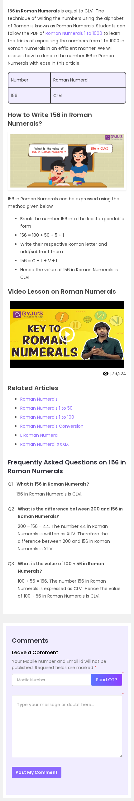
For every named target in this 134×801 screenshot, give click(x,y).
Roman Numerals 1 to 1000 (73, 33)
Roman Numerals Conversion (52, 426)
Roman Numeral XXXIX (44, 444)
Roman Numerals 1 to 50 (46, 408)
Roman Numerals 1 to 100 (47, 417)
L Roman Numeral (39, 435)
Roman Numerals (39, 399)
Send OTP (106, 680)
